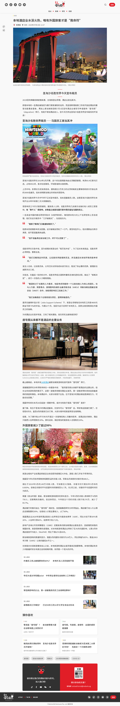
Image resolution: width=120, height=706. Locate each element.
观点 (49, 11)
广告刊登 (28, 697)
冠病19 (49, 658)
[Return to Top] (115, 702)
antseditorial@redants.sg (81, 686)
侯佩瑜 (18, 25)
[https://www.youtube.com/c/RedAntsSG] (19, 4)
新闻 (56, 11)
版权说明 (35, 697)
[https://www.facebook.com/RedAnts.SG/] (15, 4)
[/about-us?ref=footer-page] (6, 4)
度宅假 (26, 658)
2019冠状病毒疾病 (62, 658)
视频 (70, 11)
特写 (63, 11)
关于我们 (20, 697)
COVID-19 (76, 658)
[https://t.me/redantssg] (24, 4)
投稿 (112, 5)
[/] (60, 4)
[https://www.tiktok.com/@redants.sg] (10, 4)
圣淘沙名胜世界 (38, 658)
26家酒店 (45, 382)
